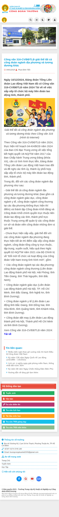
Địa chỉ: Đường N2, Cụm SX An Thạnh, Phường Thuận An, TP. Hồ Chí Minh (28, 445)
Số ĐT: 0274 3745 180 (13, 449)
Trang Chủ (6, 461)
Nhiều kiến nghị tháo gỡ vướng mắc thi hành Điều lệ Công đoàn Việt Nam (29, 353)
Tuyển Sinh (6, 464)
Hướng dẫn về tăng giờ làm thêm (23, 372)
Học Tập (5, 467)
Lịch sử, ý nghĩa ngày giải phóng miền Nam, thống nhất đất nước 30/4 (30, 364)
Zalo (39, 479)
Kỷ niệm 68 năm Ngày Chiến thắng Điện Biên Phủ (30, 369)
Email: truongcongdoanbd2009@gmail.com (21, 452)
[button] (29, 43)
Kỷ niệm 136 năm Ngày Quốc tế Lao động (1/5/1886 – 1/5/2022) (26, 358)
